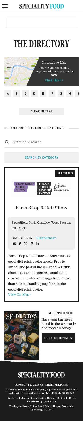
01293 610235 (22, 238)
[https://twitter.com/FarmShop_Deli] (26, 243)
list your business (58, 338)
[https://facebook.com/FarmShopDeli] (20, 243)
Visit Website (46, 238)
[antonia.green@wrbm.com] (14, 243)
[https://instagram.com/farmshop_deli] (32, 243)
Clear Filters (41, 111)
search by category (41, 157)
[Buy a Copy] (21, 359)
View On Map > (19, 294)
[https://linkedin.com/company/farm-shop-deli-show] (37, 243)
